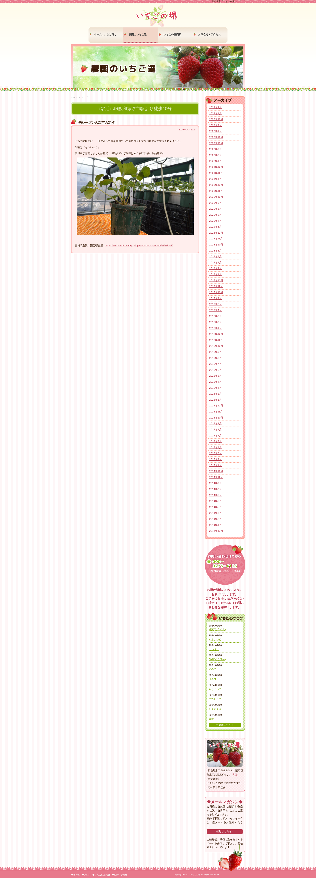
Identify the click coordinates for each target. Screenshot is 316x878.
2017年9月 (215, 298)
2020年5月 (215, 214)
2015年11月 (216, 411)
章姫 (211, 718)
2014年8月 (215, 489)
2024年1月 (215, 113)
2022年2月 (215, 155)
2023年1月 (215, 131)
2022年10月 (216, 143)
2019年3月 (215, 226)
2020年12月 (216, 184)
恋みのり (214, 669)
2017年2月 (215, 322)
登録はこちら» (224, 831)
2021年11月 (216, 173)
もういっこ (215, 689)
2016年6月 (215, 369)
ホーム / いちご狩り (105, 34)
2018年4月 (215, 256)
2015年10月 (216, 417)
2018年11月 (216, 238)
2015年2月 (215, 459)
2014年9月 (215, 483)
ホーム (74, 97)
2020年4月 (215, 220)
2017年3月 (215, 316)
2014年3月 (215, 512)
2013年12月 (216, 530)
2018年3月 (215, 262)
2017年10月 (216, 292)
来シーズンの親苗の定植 (96, 122)
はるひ (212, 679)
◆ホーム (75, 874)
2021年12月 (216, 167)
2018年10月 (216, 244)
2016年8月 (215, 358)
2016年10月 (216, 345)
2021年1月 (215, 178)
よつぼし (214, 649)
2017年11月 (216, 286)
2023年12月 (216, 119)
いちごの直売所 (172, 34)
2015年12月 (216, 405)
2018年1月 (215, 274)
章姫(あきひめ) (217, 659)
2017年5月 (215, 304)
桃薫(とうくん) (217, 629)
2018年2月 (215, 268)
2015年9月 (215, 423)
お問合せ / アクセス (209, 34)
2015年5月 (215, 441)
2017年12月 (216, 280)
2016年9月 (215, 351)
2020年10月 (216, 196)
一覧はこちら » (225, 724)
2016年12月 (216, 334)
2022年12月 (216, 137)
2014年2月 (215, 518)
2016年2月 (215, 393)
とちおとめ (215, 698)
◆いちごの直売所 (101, 874)
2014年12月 (216, 471)
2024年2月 (215, 107)
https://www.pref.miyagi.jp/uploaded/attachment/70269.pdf (139, 245)
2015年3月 (215, 453)
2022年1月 (215, 161)
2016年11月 (216, 340)
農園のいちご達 (138, 34)
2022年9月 (215, 149)
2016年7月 (215, 363)
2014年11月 (216, 477)
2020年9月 (215, 202)
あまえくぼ (215, 708)
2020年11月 (216, 191)
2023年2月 (215, 125)
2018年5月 (215, 250)
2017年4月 (215, 310)
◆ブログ (86, 874)
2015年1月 (215, 465)
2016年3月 (215, 387)
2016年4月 (215, 381)
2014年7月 (215, 495)
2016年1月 (215, 399)
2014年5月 (215, 507)
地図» (235, 774)
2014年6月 (215, 501)
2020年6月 (215, 208)
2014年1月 (215, 525)
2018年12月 (216, 232)
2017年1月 (215, 328)
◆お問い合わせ (119, 874)
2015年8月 (215, 429)
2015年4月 (215, 447)
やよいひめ (215, 639)
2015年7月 (215, 435)
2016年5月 (215, 375)
